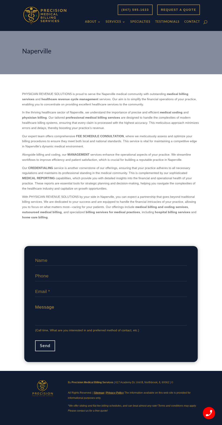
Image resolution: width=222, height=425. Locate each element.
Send (45, 346)
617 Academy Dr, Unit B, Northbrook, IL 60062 (142, 382)
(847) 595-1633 (135, 9)
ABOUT (90, 21)
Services (113, 21)
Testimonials (167, 21)
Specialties (140, 21)
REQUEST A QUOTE (178, 9)
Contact (192, 21)
